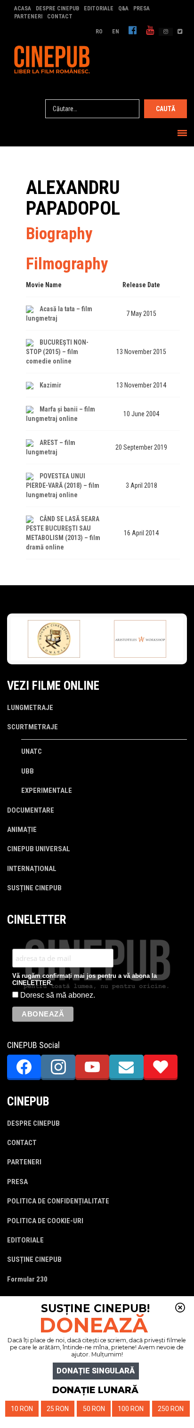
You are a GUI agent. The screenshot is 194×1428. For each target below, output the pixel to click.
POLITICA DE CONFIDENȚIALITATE (58, 1201)
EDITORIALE (98, 8)
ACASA (22, 8)
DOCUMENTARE (30, 810)
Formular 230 (27, 1279)
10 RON (22, 1408)
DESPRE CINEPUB (57, 8)
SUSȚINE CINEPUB (34, 888)
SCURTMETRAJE (32, 727)
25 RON (58, 1408)
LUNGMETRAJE (30, 707)
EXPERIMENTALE (46, 790)
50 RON (94, 1408)
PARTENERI (28, 16)
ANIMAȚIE (22, 829)
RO (99, 31)
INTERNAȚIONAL (32, 868)
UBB (27, 771)
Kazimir (50, 385)
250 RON (171, 1408)
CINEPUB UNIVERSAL (38, 849)
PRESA (141, 8)
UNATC (31, 751)
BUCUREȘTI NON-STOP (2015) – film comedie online (57, 352)
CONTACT (60, 16)
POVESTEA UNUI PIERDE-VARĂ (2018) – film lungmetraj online (62, 485)
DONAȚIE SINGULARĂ (96, 1370)
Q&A (123, 8)
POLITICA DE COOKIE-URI (45, 1221)
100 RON (131, 1408)
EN (115, 31)
